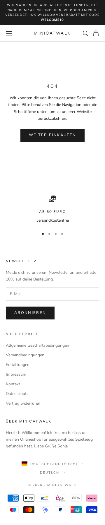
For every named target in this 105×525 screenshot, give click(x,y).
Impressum (16, 374)
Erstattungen (17, 364)
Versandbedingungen (25, 355)
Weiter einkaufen (52, 135)
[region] (52, 209)
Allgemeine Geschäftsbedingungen (37, 345)
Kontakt (13, 384)
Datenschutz (17, 393)
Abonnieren (30, 312)
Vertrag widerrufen (23, 403)
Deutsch (50, 473)
